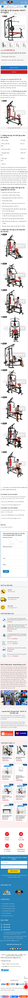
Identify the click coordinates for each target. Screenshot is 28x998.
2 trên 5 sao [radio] (12, 539)
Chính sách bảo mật (7, 915)
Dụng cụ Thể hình (4, 8)
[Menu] (2, 6)
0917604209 (10, 501)
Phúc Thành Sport (7, 489)
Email (4, 564)
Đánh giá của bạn (8, 537)
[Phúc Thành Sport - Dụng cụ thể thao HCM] (7, 2)
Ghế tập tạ (11, 8)
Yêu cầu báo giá (6, 913)
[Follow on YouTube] (20, 949)
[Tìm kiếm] (25, 6)
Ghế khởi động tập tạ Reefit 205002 (7, 816)
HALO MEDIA (11, 990)
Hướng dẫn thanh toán (8, 911)
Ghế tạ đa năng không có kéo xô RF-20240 (7, 797)
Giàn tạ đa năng (20, 487)
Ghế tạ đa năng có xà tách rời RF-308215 (21, 796)
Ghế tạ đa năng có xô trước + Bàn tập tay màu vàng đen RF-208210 (21, 817)
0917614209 (21, 501)
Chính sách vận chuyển (8, 906)
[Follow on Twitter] (10, 949)
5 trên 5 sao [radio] (6, 543)
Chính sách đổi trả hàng (8, 908)
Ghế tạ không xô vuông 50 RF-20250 (7, 758)
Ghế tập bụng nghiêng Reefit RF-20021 (20, 777)
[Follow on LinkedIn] (18, 949)
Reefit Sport (14, 980)
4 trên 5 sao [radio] (16, 541)
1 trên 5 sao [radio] (5, 539)
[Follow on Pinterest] (15, 949)
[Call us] (13, 949)
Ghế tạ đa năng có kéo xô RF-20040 (6, 776)
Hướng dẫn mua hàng (8, 903)
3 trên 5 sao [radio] (6, 541)
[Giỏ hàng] (25, 2)
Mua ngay (14, 71)
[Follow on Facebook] (8, 949)
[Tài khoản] (22, 2)
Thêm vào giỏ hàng (14, 67)
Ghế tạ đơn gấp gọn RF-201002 (20, 758)
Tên (4, 558)
